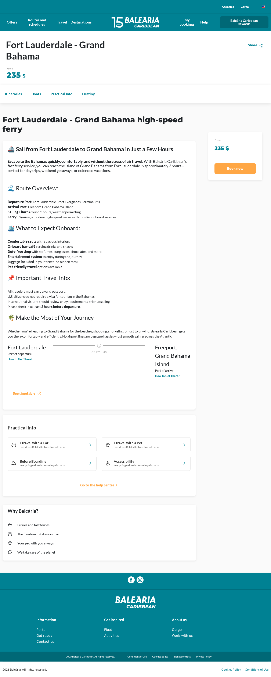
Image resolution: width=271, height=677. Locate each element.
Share (252, 45)
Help (204, 22)
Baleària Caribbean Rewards (244, 22)
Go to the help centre (97, 485)
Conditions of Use (256, 669)
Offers (12, 22)
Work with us (182, 635)
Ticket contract (182, 656)
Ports (40, 629)
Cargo (245, 6)
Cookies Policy (231, 669)
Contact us (45, 641)
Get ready (44, 635)
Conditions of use (137, 656)
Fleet (108, 629)
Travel (62, 22)
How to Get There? (20, 359)
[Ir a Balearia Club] (135, 22)
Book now (235, 168)
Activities (111, 635)
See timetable (24, 393)
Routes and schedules (37, 22)
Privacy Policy (204, 656)
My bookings (187, 22)
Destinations (81, 22)
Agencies (228, 6)
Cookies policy (160, 656)
